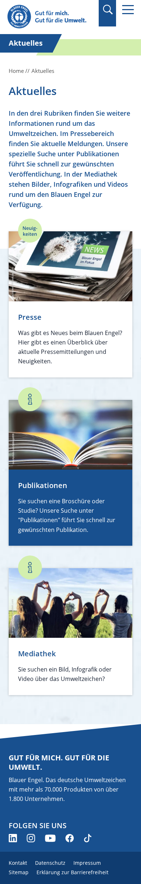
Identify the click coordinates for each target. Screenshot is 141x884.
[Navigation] (128, 10)
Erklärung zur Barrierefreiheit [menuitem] (72, 872)
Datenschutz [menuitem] (50, 862)
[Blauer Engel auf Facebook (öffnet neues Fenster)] (69, 838)
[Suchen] (107, 10)
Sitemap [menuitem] (19, 872)
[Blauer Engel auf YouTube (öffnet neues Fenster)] (50, 838)
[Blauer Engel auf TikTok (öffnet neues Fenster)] (88, 838)
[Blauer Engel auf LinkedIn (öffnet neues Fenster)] (13, 838)
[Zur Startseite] (50, 17)
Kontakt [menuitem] (18, 862)
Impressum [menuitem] (87, 862)
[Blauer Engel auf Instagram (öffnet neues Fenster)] (31, 838)
